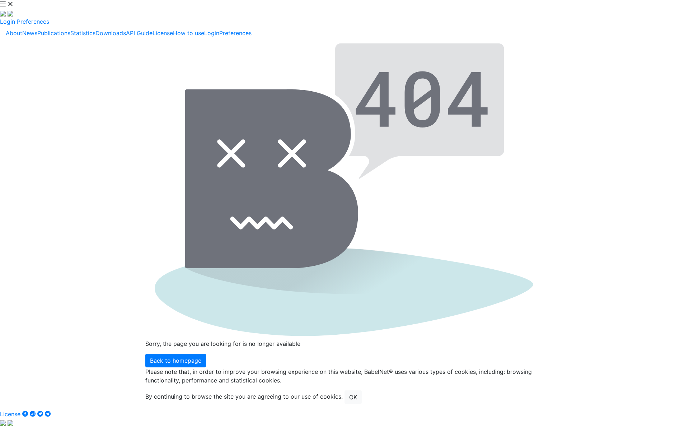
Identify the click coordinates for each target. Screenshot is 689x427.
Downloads (110, 33)
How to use (188, 33)
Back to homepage (175, 360)
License (163, 33)
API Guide (139, 33)
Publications (53, 33)
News (29, 33)
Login (7, 21)
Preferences (33, 21)
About (14, 33)
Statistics (82, 33)
